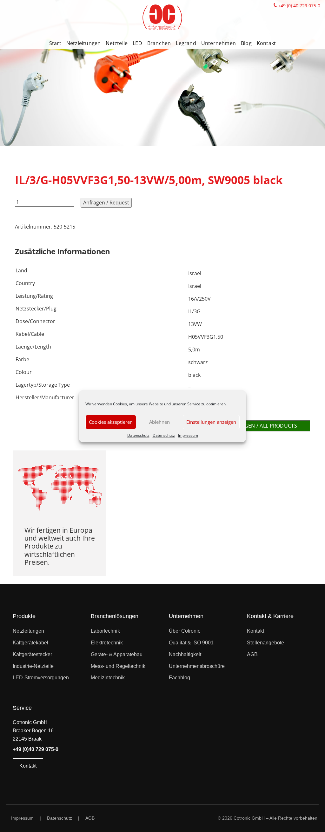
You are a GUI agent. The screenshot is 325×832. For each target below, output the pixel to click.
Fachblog (179, 677)
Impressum (188, 435)
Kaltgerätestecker (32, 654)
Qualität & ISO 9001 (191, 642)
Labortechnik (105, 631)
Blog (246, 43)
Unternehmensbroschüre (197, 666)
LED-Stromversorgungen (41, 677)
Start (55, 43)
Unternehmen (218, 43)
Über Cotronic (184, 631)
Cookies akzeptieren (111, 422)
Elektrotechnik (107, 642)
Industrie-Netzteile (33, 666)
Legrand (186, 43)
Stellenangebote (265, 642)
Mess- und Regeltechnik (118, 666)
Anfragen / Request (106, 202)
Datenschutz (138, 435)
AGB (252, 654)
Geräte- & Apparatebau (117, 654)
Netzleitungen (83, 43)
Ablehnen (159, 422)
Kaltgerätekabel (30, 642)
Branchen (159, 43)
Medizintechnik (108, 677)
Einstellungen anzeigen (211, 422)
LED (137, 43)
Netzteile (117, 43)
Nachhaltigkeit (185, 654)
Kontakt (266, 43)
